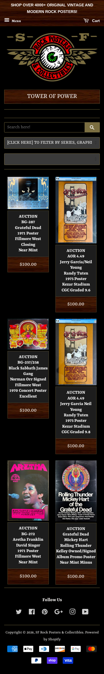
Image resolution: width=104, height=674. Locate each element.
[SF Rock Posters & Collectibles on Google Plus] (58, 613)
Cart (95, 20)
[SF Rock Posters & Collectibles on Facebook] (32, 613)
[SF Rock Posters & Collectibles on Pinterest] (45, 613)
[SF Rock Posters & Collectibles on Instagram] (72, 613)
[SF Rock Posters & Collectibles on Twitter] (19, 613)
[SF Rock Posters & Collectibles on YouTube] (85, 613)
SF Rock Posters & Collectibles (59, 632)
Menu (16, 21)
